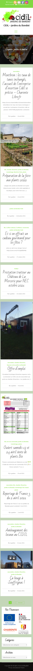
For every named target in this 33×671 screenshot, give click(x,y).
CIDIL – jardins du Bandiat (16, 25)
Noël (21, 208)
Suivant (20, 602)
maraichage (9, 172)
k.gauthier (13, 116)
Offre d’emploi (16, 368)
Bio (5, 169)
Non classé (25, 487)
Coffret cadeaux (10, 227)
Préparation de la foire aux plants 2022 (17, 177)
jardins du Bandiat (23, 169)
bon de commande (12, 441)
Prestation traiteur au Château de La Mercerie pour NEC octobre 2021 (16, 279)
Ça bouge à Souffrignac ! (16, 580)
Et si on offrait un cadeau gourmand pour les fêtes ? (16, 238)
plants (24, 172)
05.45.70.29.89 (10, 4)
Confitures (19, 227)
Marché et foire (18, 172)
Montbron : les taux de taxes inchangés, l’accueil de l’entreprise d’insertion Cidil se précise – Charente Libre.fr (16, 86)
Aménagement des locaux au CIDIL (16, 532)
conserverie (25, 227)
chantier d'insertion (12, 169)
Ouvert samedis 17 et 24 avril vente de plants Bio (16, 452)
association (16, 71)
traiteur (16, 268)
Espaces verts (11, 365)
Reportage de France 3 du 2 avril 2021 (16, 495)
